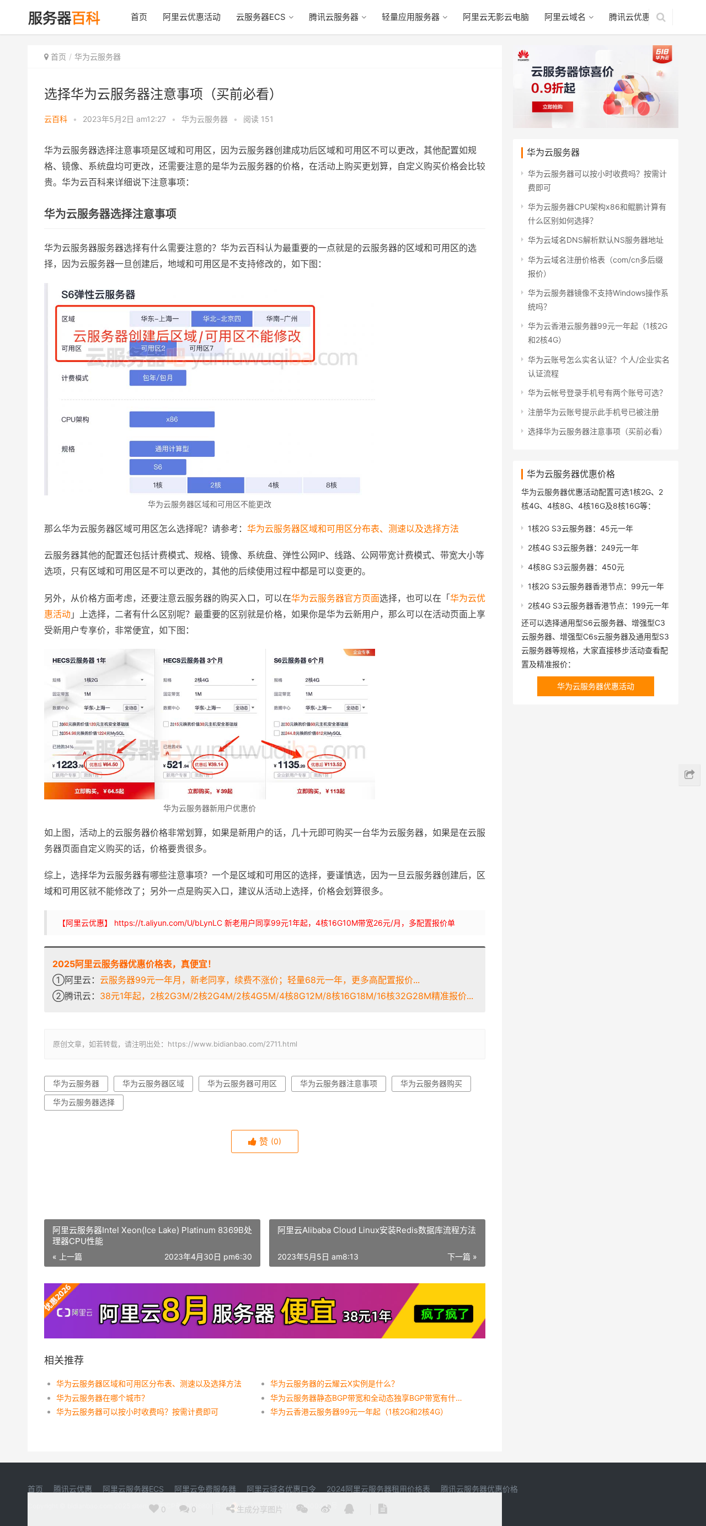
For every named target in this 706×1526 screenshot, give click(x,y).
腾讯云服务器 (334, 17)
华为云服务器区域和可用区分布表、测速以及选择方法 (353, 528)
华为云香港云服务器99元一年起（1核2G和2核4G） (359, 1411)
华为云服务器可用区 (242, 1083)
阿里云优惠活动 (192, 17)
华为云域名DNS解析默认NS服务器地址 (596, 239)
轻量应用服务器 (411, 17)
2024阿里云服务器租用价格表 (378, 1488)
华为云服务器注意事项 (338, 1083)
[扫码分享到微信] (302, 1509)
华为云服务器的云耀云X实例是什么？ (334, 1383)
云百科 (55, 119)
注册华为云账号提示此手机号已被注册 (593, 412)
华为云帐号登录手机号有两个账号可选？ (597, 392)
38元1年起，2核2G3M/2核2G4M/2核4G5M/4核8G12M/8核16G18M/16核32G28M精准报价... (286, 995)
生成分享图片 (258, 1509)
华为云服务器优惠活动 (595, 686)
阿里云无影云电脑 (496, 17)
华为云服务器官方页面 (335, 598)
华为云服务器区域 (153, 1083)
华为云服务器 (97, 56)
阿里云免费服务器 (205, 1488)
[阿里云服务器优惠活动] (264, 1290)
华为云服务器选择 (84, 1102)
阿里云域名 (565, 17)
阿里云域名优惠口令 (281, 1488)
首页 (139, 17)
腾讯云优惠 (629, 17)
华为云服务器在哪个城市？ (102, 1397)
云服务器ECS (261, 17)
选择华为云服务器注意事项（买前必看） (597, 431)
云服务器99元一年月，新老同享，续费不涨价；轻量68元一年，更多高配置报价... (260, 979)
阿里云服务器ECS (133, 1488)
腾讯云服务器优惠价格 (479, 1488)
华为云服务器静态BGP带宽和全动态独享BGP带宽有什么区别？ (366, 1397)
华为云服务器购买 (431, 1083)
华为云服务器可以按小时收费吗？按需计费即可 (137, 1411)
